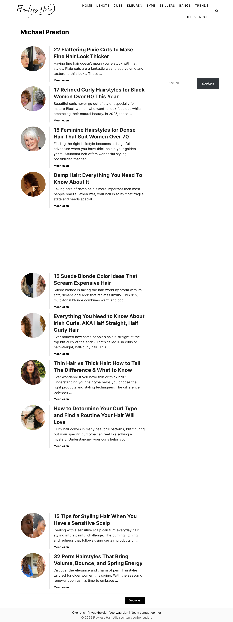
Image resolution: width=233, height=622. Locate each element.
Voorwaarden (118, 612)
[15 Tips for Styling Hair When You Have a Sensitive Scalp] (33, 525)
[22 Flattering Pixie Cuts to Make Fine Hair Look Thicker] (33, 58)
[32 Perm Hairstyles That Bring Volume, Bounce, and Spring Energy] (33, 565)
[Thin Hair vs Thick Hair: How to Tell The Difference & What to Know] (33, 372)
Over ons (78, 612)
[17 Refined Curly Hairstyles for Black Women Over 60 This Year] (33, 98)
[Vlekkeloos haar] (38, 11)
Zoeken (208, 83)
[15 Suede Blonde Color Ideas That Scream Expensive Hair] (33, 285)
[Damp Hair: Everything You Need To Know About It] (33, 184)
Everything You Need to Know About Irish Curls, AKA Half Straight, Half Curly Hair (99, 323)
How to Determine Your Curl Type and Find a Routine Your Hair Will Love (95, 415)
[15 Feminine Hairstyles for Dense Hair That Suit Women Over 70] (33, 139)
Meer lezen (61, 80)
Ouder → (135, 600)
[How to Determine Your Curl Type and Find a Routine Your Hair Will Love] (33, 417)
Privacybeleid (97, 612)
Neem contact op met (146, 612)
